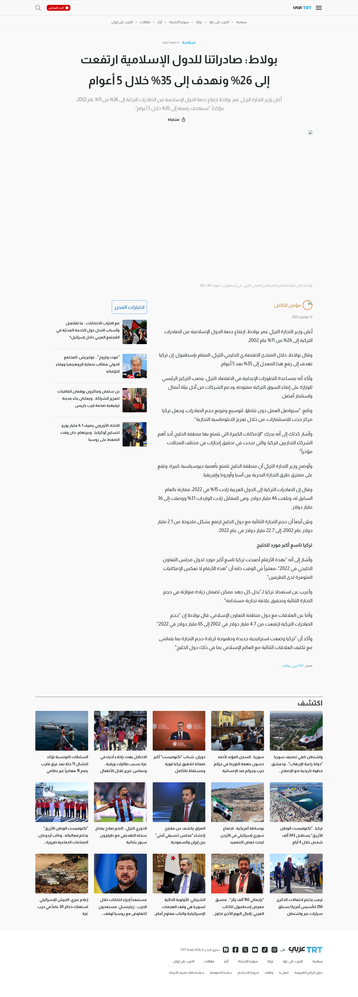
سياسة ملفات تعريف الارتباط (186, 972)
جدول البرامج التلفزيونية (308, 972)
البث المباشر (56, 7)
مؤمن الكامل (287, 305)
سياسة (189, 42)
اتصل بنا (284, 972)
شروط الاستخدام (248, 972)
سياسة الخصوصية (221, 972)
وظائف (269, 972)
